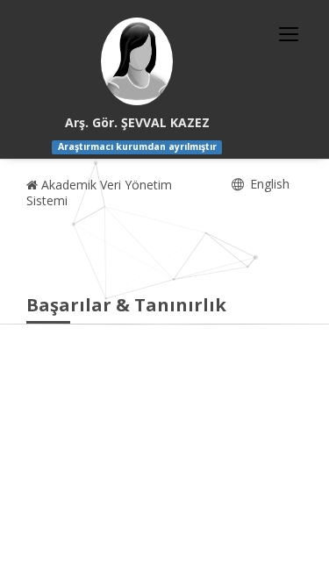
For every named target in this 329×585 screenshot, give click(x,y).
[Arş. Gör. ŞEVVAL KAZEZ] (136, 61)
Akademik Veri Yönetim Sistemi (99, 192)
